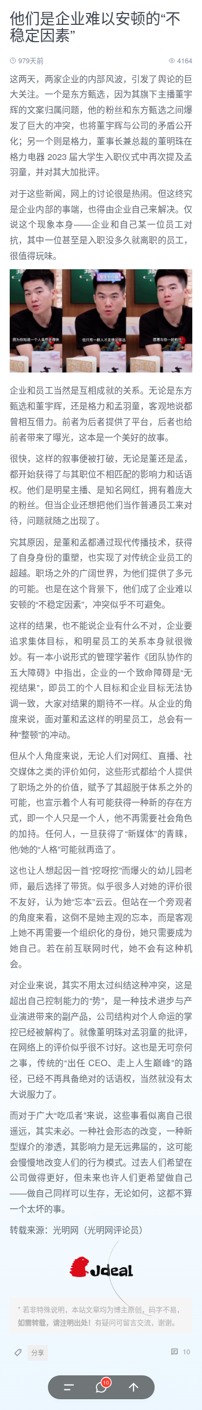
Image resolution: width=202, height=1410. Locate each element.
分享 (37, 1352)
